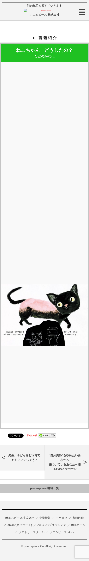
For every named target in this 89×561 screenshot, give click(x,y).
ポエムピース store (61, 532)
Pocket (32, 435)
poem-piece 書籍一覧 (44, 488)
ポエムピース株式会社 (19, 517)
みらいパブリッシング (51, 525)
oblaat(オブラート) (19, 525)
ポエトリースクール (31, 532)
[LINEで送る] (47, 435)
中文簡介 (61, 517)
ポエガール (78, 525)
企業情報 (45, 517)
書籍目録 (78, 517)
